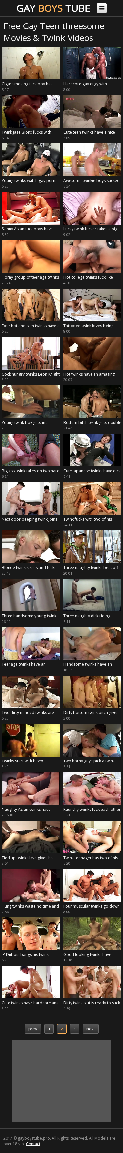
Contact (33, 1143)
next (90, 1029)
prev (32, 1029)
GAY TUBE (53, 8)
